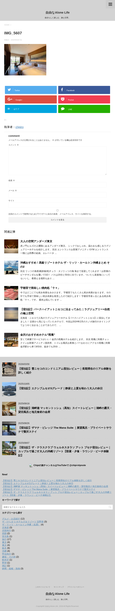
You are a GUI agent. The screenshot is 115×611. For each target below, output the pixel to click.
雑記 (4, 565)
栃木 (4, 548)
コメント (13, 145)
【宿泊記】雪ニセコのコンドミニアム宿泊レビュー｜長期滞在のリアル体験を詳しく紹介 (47, 480)
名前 (11, 180)
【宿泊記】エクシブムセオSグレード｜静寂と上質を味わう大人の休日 (60, 388)
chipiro (19, 126)
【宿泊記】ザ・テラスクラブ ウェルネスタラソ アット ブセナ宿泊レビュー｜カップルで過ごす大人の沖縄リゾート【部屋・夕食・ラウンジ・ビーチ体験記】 (64, 451)
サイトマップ (59, 587)
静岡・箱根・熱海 (11, 568)
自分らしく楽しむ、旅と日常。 (57, 599)
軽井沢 (5, 560)
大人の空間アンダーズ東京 (36, 241)
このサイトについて (42, 587)
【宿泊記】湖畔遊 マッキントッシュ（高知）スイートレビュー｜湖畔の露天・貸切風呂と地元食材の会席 (55, 486)
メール (12, 190)
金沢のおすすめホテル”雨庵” (37, 334)
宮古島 (5, 536)
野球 (4, 563)
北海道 (5, 527)
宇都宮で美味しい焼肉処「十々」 (40, 287)
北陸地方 (6, 530)
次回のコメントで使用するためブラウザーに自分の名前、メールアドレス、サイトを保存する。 (50, 214)
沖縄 (4, 551)
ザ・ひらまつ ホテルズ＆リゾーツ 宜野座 (23, 522)
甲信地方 (6, 554)
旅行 (4, 539)
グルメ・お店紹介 (11, 519)
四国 (4, 533)
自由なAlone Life (58, 12)
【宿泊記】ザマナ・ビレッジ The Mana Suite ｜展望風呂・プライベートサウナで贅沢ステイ (48, 489)
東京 (4, 542)
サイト (11, 200)
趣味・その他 (9, 557)
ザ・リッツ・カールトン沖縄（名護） (21, 524)
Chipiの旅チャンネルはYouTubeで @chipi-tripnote (60, 465)
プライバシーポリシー (75, 587)
